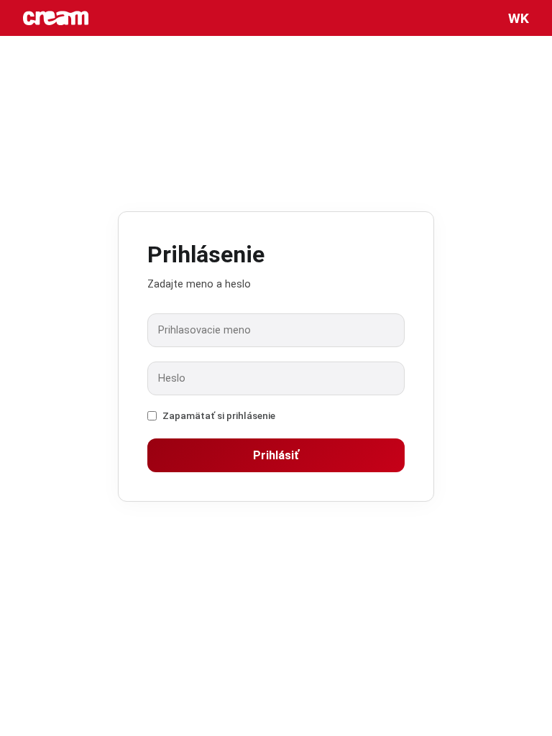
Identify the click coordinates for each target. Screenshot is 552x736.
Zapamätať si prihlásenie (218, 415)
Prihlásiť (276, 455)
